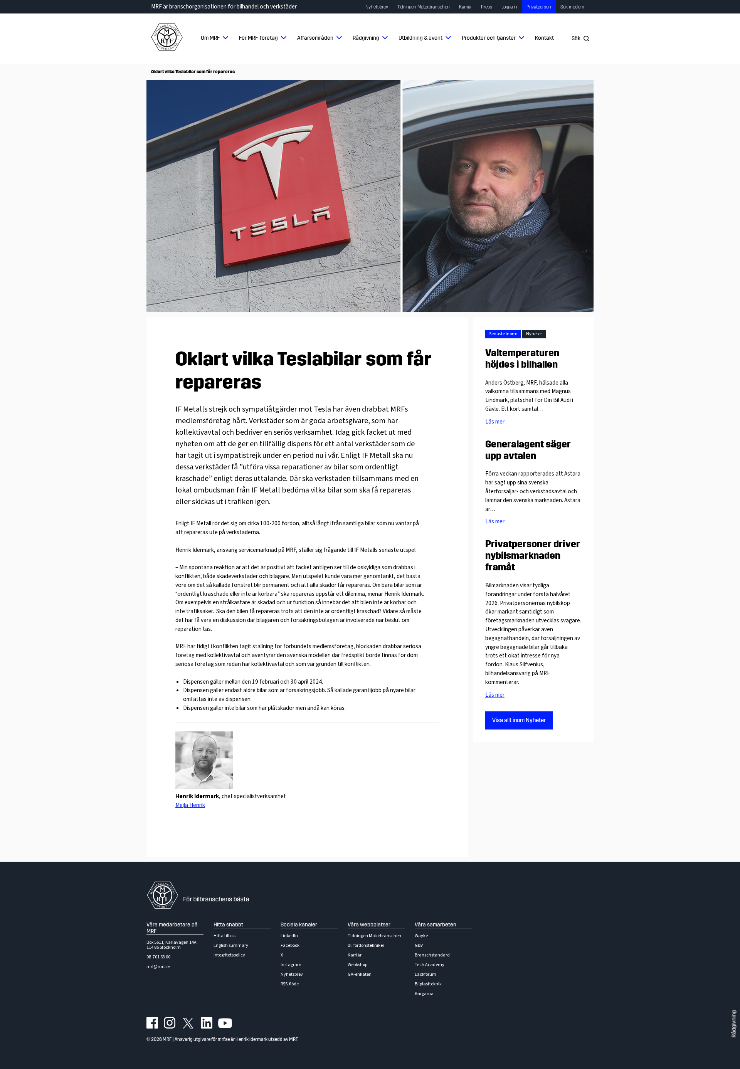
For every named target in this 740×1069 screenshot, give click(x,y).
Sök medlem (572, 7)
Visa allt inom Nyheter (519, 720)
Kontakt (544, 38)
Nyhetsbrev (376, 7)
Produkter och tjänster (489, 38)
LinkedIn (289, 935)
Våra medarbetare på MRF (172, 928)
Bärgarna (424, 993)
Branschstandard (432, 955)
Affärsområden (315, 38)
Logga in (509, 7)
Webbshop (357, 964)
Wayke (421, 935)
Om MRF (210, 38)
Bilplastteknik (428, 984)
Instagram (291, 964)
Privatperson (538, 7)
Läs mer (495, 421)
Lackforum (425, 974)
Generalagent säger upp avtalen (528, 450)
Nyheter (534, 334)
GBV (419, 945)
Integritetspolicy (229, 955)
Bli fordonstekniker (366, 945)
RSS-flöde (290, 984)
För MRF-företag (258, 38)
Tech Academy (429, 964)
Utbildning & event (420, 38)
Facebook (290, 945)
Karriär (465, 7)
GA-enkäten (360, 974)
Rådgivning (366, 38)
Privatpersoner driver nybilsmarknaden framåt (532, 555)
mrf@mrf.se (158, 966)
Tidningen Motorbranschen (423, 7)
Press (486, 7)
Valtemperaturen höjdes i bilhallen (522, 358)
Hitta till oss (225, 935)
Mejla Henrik (190, 805)
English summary (231, 945)
